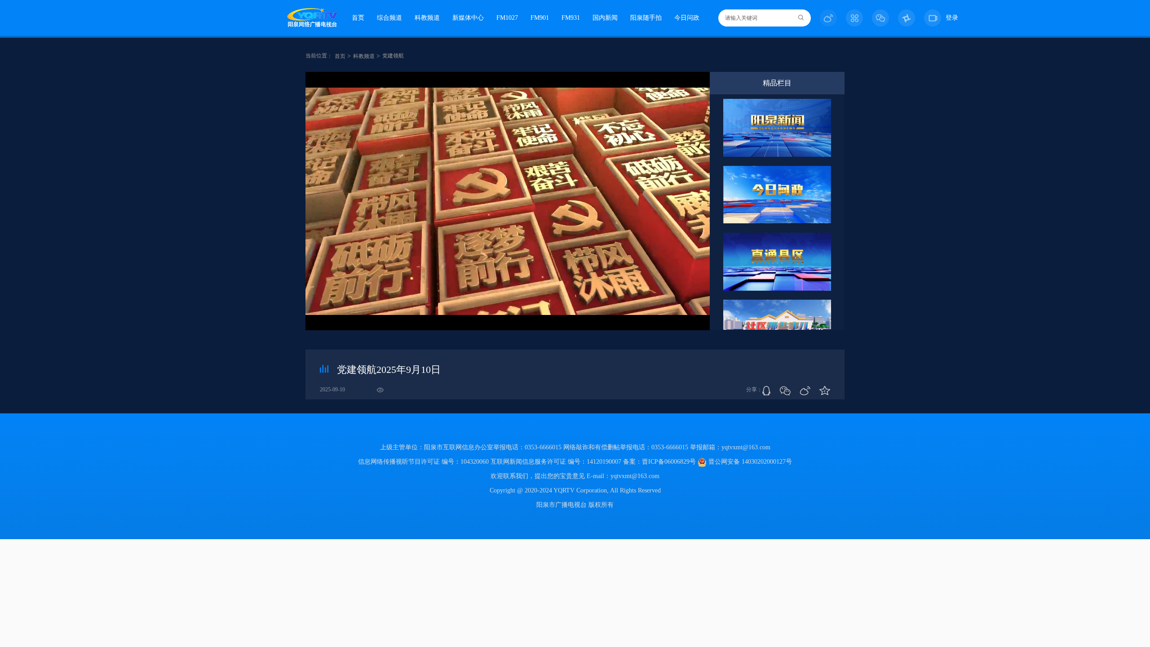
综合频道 (389, 17)
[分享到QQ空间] (824, 391)
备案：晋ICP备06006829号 (660, 461)
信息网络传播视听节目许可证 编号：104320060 (423, 461)
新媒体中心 (468, 17)
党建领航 (393, 56)
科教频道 (427, 17)
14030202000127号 (767, 461)
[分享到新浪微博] (805, 391)
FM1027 (507, 17)
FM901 (540, 17)
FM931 (571, 17)
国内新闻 (605, 17)
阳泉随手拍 (646, 17)
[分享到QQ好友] (766, 390)
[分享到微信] (785, 391)
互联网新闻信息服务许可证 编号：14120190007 (556, 461)
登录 (952, 17)
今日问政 (686, 17)
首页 (358, 17)
